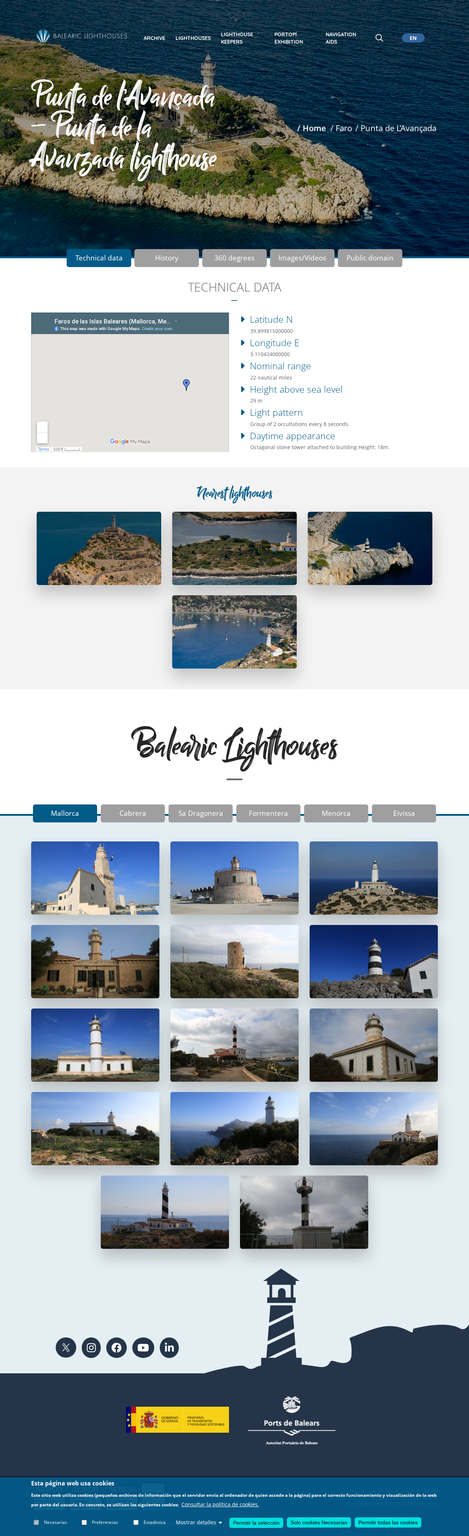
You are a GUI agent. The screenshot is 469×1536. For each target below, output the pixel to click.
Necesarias (55, 1522)
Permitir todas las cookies (388, 1522)
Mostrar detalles (196, 1522)
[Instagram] (91, 1347)
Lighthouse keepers (237, 38)
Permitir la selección (256, 1522)
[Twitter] (66, 1347)
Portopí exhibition (288, 38)
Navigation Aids (341, 38)
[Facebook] (116, 1347)
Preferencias (105, 1522)
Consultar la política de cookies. (220, 1504)
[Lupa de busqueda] (379, 37)
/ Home (311, 128)
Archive (154, 38)
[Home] (82, 35)
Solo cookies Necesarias (319, 1522)
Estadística (155, 1522)
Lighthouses (193, 38)
